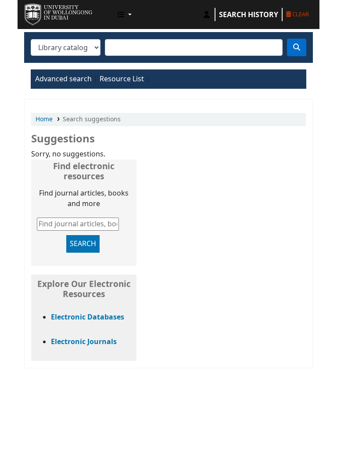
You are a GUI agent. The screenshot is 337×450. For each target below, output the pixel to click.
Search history (248, 14)
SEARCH (83, 244)
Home (44, 119)
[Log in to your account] (207, 14)
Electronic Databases (87, 317)
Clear (300, 14)
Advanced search (63, 79)
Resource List (122, 79)
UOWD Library (46, 12)
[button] (124, 14)
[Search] (296, 47)
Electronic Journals (84, 342)
